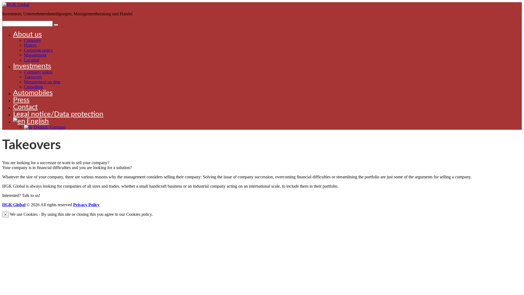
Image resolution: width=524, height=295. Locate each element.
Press (21, 100)
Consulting (33, 86)
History (30, 45)
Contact (25, 107)
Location (31, 60)
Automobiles (33, 92)
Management (35, 55)
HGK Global (13, 204)
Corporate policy (38, 50)
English (37, 121)
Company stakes (38, 72)
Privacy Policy (86, 204)
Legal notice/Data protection (58, 114)
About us (27, 34)
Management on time (42, 81)
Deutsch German (50, 127)
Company (32, 40)
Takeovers (33, 77)
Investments (32, 66)
